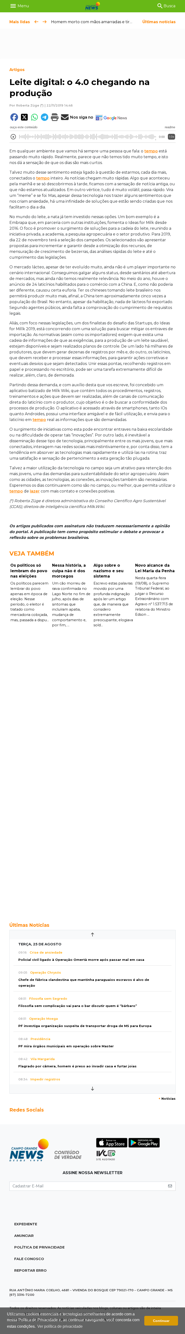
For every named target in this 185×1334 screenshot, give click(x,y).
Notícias (167, 1098)
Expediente (25, 1224)
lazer (35, 491)
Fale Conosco (29, 1259)
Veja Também (31, 553)
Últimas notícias (159, 22)
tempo (151, 151)
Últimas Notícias (29, 925)
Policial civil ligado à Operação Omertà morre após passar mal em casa (81, 960)
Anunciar (24, 1236)
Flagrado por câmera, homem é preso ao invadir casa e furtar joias (77, 1066)
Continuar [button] (161, 1321)
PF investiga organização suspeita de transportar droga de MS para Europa (85, 1026)
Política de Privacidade (39, 1247)
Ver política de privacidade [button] (60, 1326)
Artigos (17, 69)
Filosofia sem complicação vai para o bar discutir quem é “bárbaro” (77, 1006)
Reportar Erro (30, 1270)
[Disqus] (92, 694)
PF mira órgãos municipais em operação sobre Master (66, 1046)
